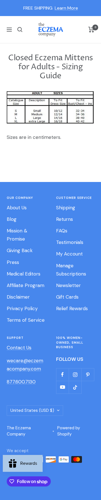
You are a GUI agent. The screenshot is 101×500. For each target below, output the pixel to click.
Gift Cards (67, 297)
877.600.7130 (21, 382)
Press (13, 262)
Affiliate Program (25, 285)
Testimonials (69, 242)
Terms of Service (26, 320)
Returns (64, 219)
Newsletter (68, 285)
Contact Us (19, 348)
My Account (69, 254)
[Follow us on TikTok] (75, 387)
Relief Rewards (72, 308)
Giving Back (20, 250)
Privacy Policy (22, 308)
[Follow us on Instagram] (75, 374)
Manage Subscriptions (71, 270)
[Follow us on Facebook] (62, 374)
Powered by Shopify (68, 431)
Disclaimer (18, 297)
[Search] (19, 29)
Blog (12, 219)
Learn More (66, 8)
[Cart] (91, 29)
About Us (17, 208)
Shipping (65, 208)
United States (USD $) (32, 410)
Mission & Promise (17, 235)
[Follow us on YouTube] (62, 387)
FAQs (61, 231)
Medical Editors (23, 274)
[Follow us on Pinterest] (87, 374)
